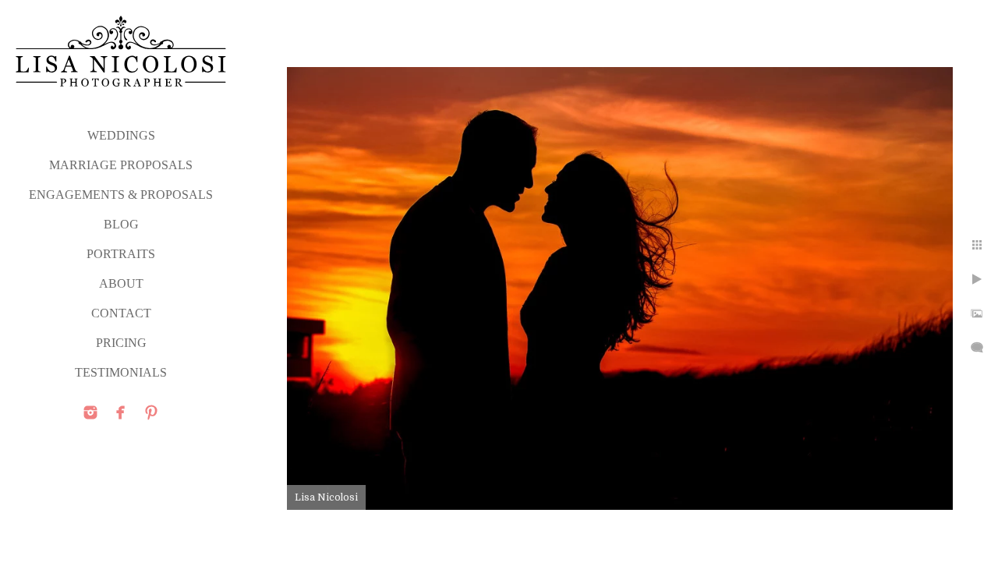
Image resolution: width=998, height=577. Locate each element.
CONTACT (121, 313)
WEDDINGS (121, 135)
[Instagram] (90, 412)
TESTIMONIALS (121, 372)
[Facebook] (121, 412)
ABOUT (121, 283)
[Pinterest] (151, 412)
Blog (121, 224)
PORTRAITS (121, 253)
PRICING (121, 342)
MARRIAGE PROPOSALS (121, 165)
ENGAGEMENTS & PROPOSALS (121, 194)
